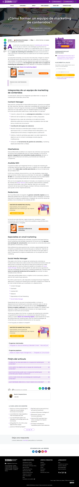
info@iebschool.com (11, 463)
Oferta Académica (57, 1)
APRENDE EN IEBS (67, 5)
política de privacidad (62, 78)
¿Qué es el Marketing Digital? (17, 426)
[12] (4, 51)
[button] (29, 363)
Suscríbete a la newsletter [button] (28, 479)
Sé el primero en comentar (20, 389)
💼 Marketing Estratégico (21, 40)
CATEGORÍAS (22, 5)
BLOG (12, 5)
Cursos (41, 467)
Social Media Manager (17, 299)
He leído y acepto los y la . (65, 78)
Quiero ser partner (62, 469)
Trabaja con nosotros (27, 474)
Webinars (42, 470)
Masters (42, 462)
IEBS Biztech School (27, 462)
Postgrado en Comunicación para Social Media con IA (49, 352)
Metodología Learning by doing (29, 465)
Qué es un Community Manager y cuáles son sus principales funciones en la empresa (19, 410)
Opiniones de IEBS (27, 470)
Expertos (42, 465)
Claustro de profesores (27, 464)
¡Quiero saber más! (17, 213)
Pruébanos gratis (68, 1)
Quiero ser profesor (27, 475)
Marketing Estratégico (39, 12)
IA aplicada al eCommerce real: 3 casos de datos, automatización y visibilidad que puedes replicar (66, 57)
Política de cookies (60, 480)
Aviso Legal (52, 480)
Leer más (16, 396)
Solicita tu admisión (62, 465)
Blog (32, 40)
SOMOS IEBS (55, 5)
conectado (25, 440)
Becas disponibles (62, 467)
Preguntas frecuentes (27, 469)
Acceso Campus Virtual (28, 472)
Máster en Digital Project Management (21, 352)
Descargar (43, 73)
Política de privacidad (69, 480)
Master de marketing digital (28, 67)
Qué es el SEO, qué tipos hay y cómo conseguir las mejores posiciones (39, 420)
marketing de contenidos (42, 45)
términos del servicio (69, 77)
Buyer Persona (21, 182)
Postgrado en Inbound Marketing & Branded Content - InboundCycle (29, 345)
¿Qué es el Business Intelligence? (40, 412)
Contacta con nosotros (63, 464)
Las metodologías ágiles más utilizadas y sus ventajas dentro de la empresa (19, 419)
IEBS (10, 40)
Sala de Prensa (26, 467)
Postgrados (42, 464)
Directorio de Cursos (44, 472)
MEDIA (33, 5)
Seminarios (42, 469)
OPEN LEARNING (44, 5)
